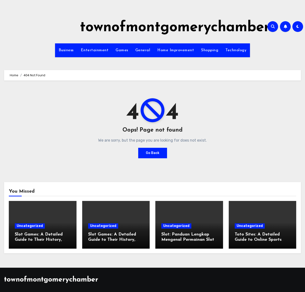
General (142, 50)
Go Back (152, 153)
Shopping (209, 50)
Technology (235, 50)
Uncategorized (30, 226)
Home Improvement (175, 50)
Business (66, 50)
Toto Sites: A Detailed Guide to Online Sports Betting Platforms (258, 239)
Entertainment (95, 50)
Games (122, 50)
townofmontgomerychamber (175, 27)
